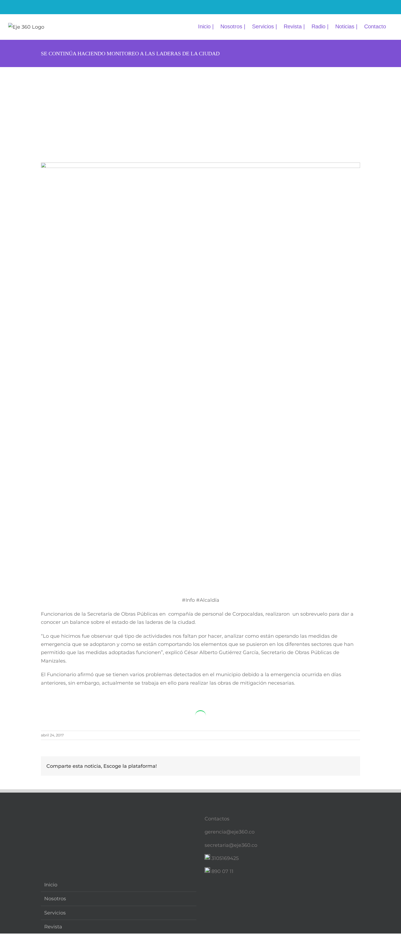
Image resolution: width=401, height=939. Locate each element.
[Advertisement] (200, 108)
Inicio (50, 885)
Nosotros (55, 899)
